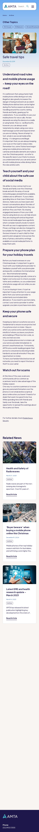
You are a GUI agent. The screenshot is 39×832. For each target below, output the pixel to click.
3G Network (19, 27)
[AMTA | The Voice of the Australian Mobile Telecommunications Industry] (10, 6)
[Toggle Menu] (32, 7)
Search (27, 6)
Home (5, 15)
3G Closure (7, 27)
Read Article (11, 494)
